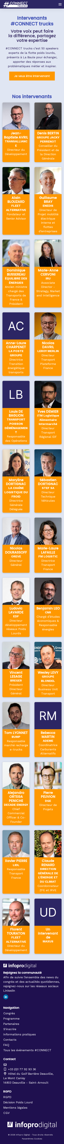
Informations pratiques (19, 1034)
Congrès (9, 1013)
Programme (11, 1018)
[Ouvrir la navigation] (60, 4)
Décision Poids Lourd (18, 1102)
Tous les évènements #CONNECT (27, 1050)
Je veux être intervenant (32, 76)
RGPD (7, 1097)
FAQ (6, 1045)
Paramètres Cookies (32, 1139)
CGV (6, 1113)
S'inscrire (9, 1029)
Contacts (9, 1039)
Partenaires (11, 1024)
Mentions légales (15, 1107)
